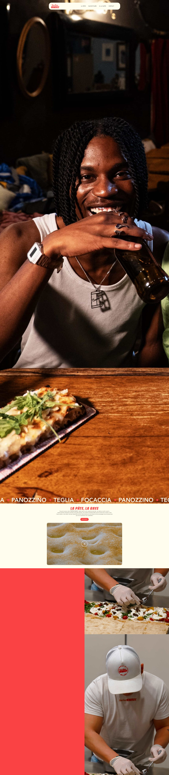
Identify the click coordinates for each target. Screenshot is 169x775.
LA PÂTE (83, 6)
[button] (84, 544)
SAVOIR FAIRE (92, 6)
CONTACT (111, 6)
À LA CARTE (102, 6)
